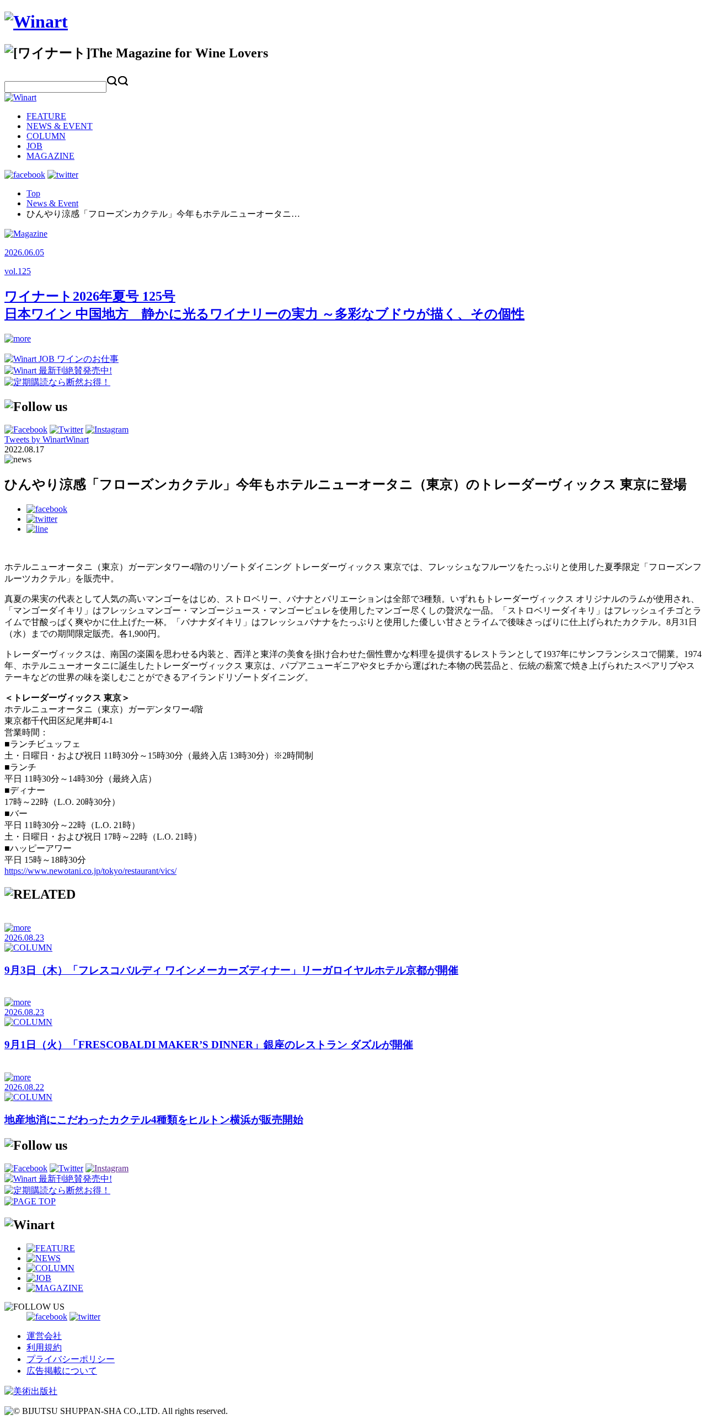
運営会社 (44, 1336)
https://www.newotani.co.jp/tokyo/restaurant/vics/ (90, 871)
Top (33, 193)
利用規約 (44, 1347)
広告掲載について (61, 1370)
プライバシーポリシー (70, 1359)
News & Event (52, 203)
